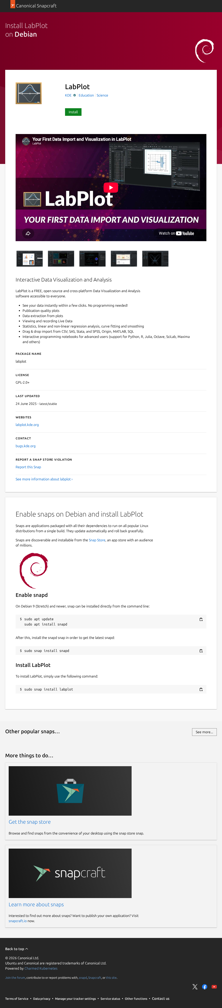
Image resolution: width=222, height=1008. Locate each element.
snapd (83, 977)
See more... (204, 732)
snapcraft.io (18, 921)
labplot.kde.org (27, 425)
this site (111, 977)
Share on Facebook (204, 986)
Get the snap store (30, 822)
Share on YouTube (214, 986)
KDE (68, 95)
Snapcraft (94, 977)
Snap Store (97, 540)
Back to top (15, 949)
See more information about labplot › (44, 479)
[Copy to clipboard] (201, 619)
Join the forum (15, 977)
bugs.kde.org (26, 446)
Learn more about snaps (36, 904)
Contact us (160, 998)
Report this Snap (28, 467)
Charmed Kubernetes (40, 968)
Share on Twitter (195, 986)
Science (102, 95)
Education (86, 95)
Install (73, 112)
